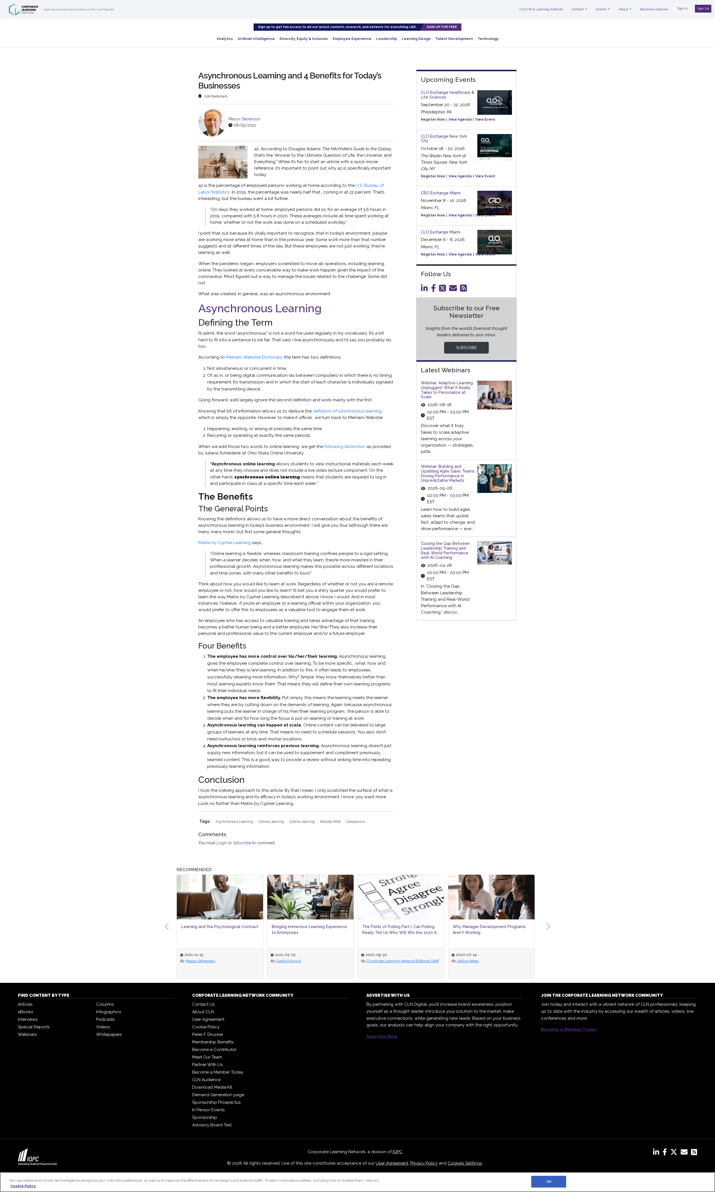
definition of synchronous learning (347, 411)
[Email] (454, 289)
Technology (488, 39)
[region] (357, 1182)
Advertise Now (381, 1036)
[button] (167, 926)
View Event (485, 119)
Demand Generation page (218, 1094)
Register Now (433, 119)
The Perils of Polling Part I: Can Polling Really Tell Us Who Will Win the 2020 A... (310, 929)
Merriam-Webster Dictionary (254, 357)
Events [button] (601, 9)
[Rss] (464, 289)
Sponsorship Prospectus (216, 1102)
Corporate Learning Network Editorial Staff (312, 961)
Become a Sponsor (654, 9)
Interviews (27, 1019)
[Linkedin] (425, 289)
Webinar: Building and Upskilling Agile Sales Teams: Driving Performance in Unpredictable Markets (448, 473)
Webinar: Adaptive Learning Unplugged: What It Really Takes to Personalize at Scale (447, 390)
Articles (25, 1004)
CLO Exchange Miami (440, 232)
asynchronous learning (235, 821)
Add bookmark (215, 96)
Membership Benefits (212, 1042)
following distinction (345, 446)
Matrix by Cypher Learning (224, 542)
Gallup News (377, 961)
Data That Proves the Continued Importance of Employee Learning (485, 929)
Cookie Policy (206, 1026)
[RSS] (694, 1153)
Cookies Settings (465, 1163)
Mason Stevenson (244, 119)
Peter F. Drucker (207, 1034)
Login (221, 843)
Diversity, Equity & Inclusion (304, 39)
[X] (675, 1153)
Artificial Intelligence (256, 39)
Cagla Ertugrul (198, 961)
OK (548, 1181)
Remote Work (331, 821)
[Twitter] (443, 289)
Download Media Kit (212, 1087)
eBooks (25, 1011)
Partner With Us (207, 1064)
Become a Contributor (214, 1049)
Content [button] (578, 9)
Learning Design (416, 39)
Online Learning (272, 821)
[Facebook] (434, 289)
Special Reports (33, 1026)
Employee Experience (352, 39)
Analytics (225, 39)
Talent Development (454, 39)
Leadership (386, 39)
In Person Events (208, 1109)
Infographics (108, 1011)
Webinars (27, 1034)
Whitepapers (109, 1034)
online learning (302, 821)
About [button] (624, 9)
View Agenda (460, 119)
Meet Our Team (207, 1057)
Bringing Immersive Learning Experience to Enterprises (218, 929)
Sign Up (703, 8)
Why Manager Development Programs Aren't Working (398, 929)
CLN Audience (206, 1079)
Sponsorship (204, 1117)
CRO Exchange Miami (441, 193)
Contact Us (203, 1004)
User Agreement (208, 1019)
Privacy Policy (424, 1163)
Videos (103, 1026)
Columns (105, 1004)
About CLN (203, 1011)
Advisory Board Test (212, 1124)
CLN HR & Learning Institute (541, 9)
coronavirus (355, 821)
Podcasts (105, 1019)
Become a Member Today (217, 1072)
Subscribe (242, 843)
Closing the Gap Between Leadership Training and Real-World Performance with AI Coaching (445, 550)
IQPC (397, 1151)
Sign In (682, 8)
